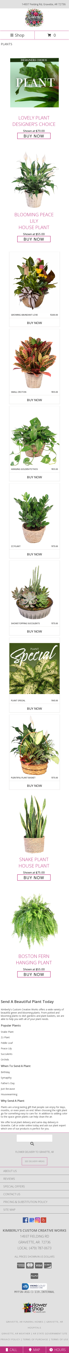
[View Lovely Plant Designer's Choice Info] (34, 82)
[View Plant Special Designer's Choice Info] (34, 668)
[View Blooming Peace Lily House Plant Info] (34, 179)
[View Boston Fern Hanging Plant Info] (34, 921)
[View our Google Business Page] (31, 1222)
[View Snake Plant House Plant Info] (34, 824)
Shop (19, 35)
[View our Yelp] (43, 1222)
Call (12, 1349)
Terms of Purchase (35, 1339)
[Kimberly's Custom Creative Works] (34, 26)
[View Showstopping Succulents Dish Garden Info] (34, 591)
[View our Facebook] (25, 1222)
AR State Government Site (50, 1333)
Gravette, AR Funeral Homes (25, 1321)
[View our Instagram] (37, 1222)
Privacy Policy (10, 1339)
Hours (59, 1349)
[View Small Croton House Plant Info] (34, 359)
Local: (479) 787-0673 (34, 1248)
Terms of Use (59, 1339)
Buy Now (34, 136)
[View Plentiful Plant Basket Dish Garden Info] (34, 745)
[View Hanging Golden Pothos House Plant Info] (34, 437)
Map (35, 1349)
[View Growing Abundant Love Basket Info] (34, 282)
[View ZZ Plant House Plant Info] (34, 514)
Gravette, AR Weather (16, 1333)
